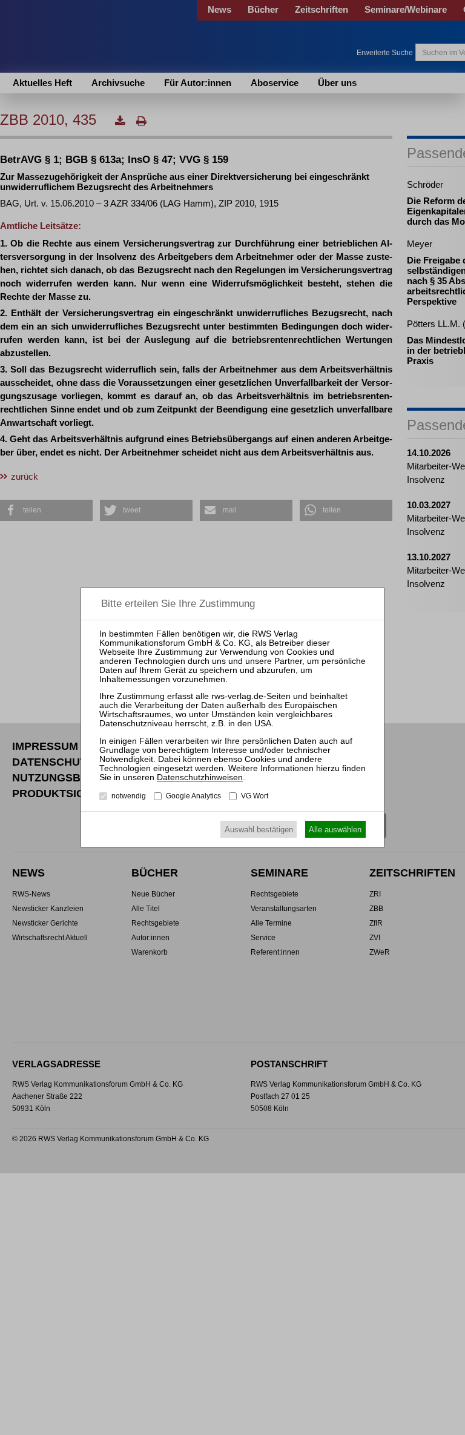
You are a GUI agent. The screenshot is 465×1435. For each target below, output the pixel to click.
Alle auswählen (335, 829)
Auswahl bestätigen (259, 829)
